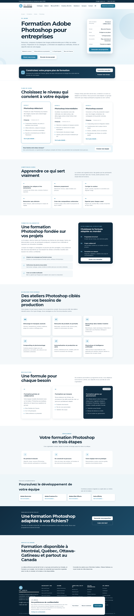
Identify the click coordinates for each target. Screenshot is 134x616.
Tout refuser (75, 605)
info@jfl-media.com (100, 1)
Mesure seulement (86, 605)
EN (95, 5)
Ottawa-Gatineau (106, 567)
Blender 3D (75, 589)
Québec (97, 567)
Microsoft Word (45, 590)
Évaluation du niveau (108, 597)
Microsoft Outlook (46, 595)
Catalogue (40, 5)
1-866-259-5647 (111, 1)
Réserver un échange (108, 5)
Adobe (46, 5)
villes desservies (87, 569)
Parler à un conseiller (95, 259)
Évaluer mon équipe (103, 149)
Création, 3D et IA (66, 5)
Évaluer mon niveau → (104, 74)
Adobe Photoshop (61, 588)
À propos (84, 5)
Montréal (92, 567)
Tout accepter (98, 605)
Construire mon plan (104, 70)
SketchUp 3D (75, 591)
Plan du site (105, 604)
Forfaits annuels (106, 595)
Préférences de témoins (108, 613)
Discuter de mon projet (47, 57)
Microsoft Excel (45, 588)
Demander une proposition (99, 49)
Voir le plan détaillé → (29, 138)
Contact (90, 5)
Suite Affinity (98, 497)
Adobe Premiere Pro (51, 497)
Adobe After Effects (75, 497)
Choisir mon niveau (29, 57)
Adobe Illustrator (25, 497)
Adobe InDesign (61, 593)
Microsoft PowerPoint (47, 593)
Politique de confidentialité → (38, 612)
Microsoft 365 (55, 5)
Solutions (77, 5)
